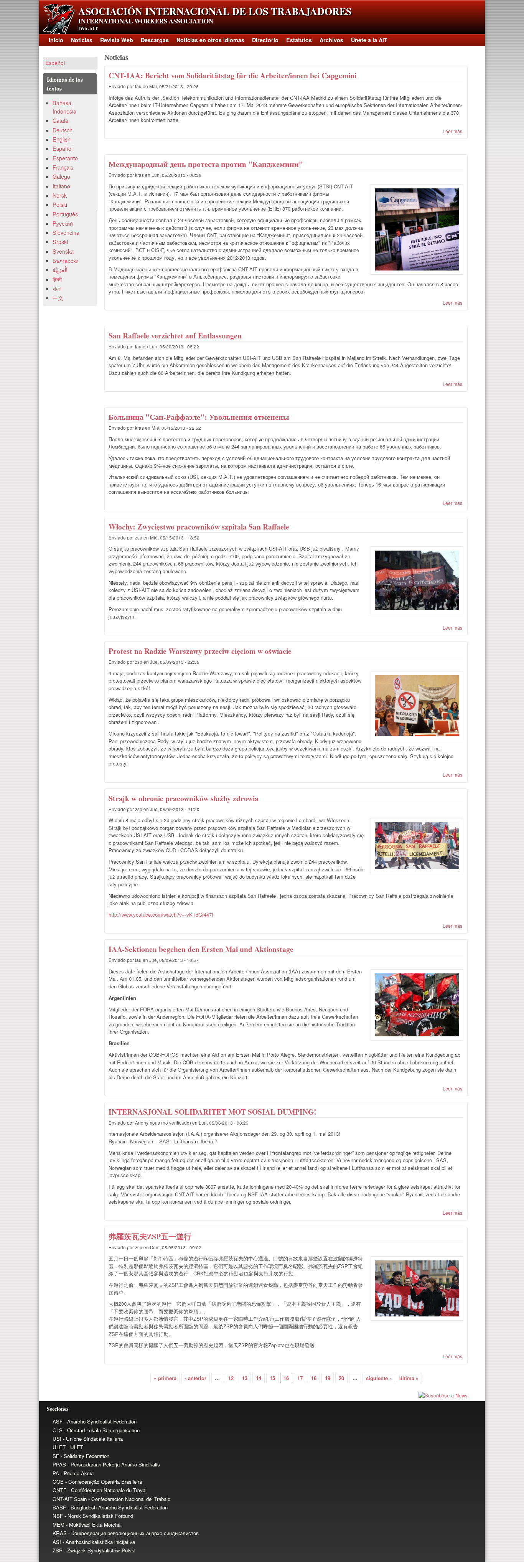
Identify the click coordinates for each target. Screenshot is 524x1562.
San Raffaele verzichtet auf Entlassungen (175, 335)
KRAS (60, 1533)
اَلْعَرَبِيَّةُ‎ (60, 270)
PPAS (59, 1464)
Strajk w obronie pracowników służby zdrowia (184, 798)
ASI (57, 1542)
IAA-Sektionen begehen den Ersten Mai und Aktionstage (201, 949)
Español (63, 148)
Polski (60, 204)
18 (313, 1378)
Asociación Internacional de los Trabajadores (214, 11)
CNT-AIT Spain (70, 1499)
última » (409, 1378)
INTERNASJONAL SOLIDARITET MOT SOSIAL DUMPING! (212, 1111)
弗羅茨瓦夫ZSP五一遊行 (150, 1236)
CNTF (59, 1490)
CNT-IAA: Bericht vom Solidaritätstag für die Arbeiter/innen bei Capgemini (232, 75)
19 (327, 1378)
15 (272, 1378)
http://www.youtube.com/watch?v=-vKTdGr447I (161, 914)
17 (300, 1378)
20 (341, 1378)
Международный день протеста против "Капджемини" (206, 164)
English (62, 139)
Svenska (63, 251)
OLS (58, 1430)
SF (56, 1456)
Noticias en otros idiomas (210, 40)
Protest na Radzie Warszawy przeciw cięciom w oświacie (200, 650)
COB (58, 1481)
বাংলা (57, 288)
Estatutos (299, 40)
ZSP (58, 1550)
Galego (61, 176)
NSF (58, 1515)
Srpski (60, 242)
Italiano (61, 186)
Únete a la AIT (369, 40)
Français (63, 167)
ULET (59, 1447)
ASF (58, 1421)
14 (258, 1378)
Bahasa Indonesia (64, 107)
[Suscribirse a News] (285, 1395)
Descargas (155, 40)
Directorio (265, 40)
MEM (58, 1524)
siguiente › (378, 1378)
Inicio (56, 40)
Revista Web (116, 40)
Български (66, 260)
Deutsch (63, 130)
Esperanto (65, 158)
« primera (165, 1378)
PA (56, 1473)
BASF (59, 1507)
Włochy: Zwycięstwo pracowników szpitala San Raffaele (199, 526)
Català (60, 120)
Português (65, 214)
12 (231, 1378)
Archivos (331, 40)
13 (244, 1378)
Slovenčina (66, 232)
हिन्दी (57, 279)
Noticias (81, 40)
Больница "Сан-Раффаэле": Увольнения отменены (199, 416)
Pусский (63, 223)
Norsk (60, 195)
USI (57, 1438)
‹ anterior (195, 1378)
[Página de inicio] (58, 31)
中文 (58, 298)
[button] (70, 63)
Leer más (452, 131)
